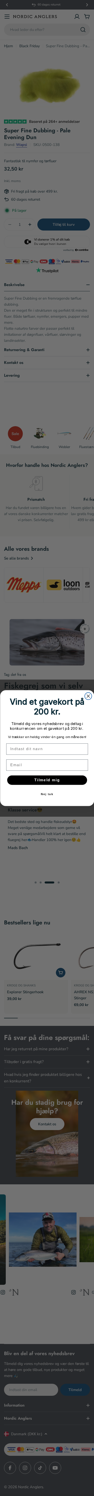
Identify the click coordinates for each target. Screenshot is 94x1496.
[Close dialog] (88, 695)
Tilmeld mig (47, 780)
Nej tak (47, 794)
